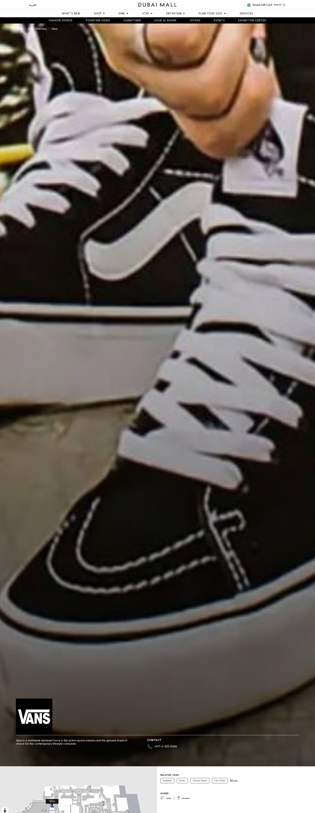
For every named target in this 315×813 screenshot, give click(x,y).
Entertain (174, 13)
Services (246, 13)
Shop (98, 13)
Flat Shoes (219, 780)
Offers (195, 20)
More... (235, 780)
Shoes (182, 780)
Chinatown (132, 20)
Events (219, 20)
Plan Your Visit (211, 13)
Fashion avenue (61, 20)
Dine (122, 13)
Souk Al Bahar (165, 20)
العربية (32, 5)
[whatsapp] (249, 5)
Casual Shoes (200, 780)
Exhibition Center (252, 20)
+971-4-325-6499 (165, 746)
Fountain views (98, 20)
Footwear (167, 780)
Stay (145, 13)
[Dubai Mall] (157, 4)
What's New (71, 13)
